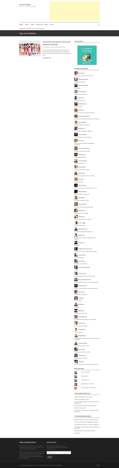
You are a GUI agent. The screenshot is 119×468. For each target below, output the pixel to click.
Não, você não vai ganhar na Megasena (83, 131)
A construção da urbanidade (37, 28)
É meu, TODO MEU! (85, 372)
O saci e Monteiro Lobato (80, 157)
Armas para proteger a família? (81, 200)
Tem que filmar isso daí (79, 100)
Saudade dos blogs (78, 182)
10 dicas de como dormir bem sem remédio (84, 175)
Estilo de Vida (39, 24)
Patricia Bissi (77, 410)
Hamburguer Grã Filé (84, 399)
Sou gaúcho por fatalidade (80, 263)
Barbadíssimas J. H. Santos (87, 383)
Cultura (32, 24)
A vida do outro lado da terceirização (82, 219)
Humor (46, 24)
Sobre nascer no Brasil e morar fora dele (83, 75)
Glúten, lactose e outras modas (81, 169)
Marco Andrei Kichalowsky (58, 47)
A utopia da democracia (79, 225)
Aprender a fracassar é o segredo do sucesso (84, 112)
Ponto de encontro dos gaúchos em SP (87, 405)
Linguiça (76, 270)
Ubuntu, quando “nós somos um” (82, 194)
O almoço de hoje (78, 332)
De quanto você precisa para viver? (82, 151)
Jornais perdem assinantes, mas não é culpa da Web (86, 282)
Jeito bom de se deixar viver (80, 313)
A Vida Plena (77, 245)
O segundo (76, 307)
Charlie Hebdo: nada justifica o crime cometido (85, 319)
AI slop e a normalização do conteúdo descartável (86, 288)
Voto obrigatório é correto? (80, 358)
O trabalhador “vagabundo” (80, 294)
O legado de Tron (85, 380)
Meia (85, 408)
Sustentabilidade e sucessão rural (82, 125)
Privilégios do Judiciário (79, 82)
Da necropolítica (78, 300)
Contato (51, 24)
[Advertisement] (75, 11)
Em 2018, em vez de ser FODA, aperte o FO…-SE (85, 188)
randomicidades (25, 4)
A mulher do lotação (79, 257)
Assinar (49, 457)
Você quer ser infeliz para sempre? (82, 352)
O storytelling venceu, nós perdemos (83, 137)
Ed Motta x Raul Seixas (79, 163)
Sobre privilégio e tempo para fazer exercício (84, 276)
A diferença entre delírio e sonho (82, 345)
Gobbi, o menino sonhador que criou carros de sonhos (86, 119)
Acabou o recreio (78, 106)
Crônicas (27, 24)
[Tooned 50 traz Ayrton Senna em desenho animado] (29, 48)
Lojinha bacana (84, 376)
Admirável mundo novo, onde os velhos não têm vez (86, 364)
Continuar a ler (46, 58)
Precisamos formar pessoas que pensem (83, 207)
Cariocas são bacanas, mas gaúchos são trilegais (85, 251)
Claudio (76, 397)
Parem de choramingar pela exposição (83, 231)
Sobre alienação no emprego (81, 213)
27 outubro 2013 (46, 47)
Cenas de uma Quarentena (80, 94)
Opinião (21, 24)
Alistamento (77, 88)
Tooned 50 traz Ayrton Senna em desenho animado (56, 43)
